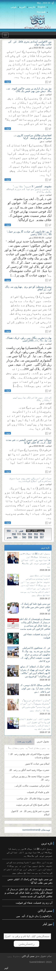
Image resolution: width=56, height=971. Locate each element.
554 (24, 534)
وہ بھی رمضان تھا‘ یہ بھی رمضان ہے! (28, 748)
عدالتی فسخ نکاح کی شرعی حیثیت (32, 805)
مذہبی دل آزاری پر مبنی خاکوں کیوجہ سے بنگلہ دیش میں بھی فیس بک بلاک (29, 90)
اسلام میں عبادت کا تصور (37, 764)
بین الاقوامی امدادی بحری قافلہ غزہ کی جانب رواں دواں (30, 43)
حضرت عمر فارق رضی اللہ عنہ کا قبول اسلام (30, 813)
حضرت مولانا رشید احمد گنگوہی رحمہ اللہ (28, 770)
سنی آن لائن (27, 956)
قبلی (21, 531)
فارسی (31, 7)
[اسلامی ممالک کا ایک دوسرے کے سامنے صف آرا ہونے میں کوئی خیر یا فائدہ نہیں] (13, 689)
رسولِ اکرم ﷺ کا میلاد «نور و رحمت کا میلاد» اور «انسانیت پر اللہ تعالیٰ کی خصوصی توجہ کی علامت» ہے (34, 560)
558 (36, 537)
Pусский (41, 12)
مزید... (7, 82)
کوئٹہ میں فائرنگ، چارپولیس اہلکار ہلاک (32, 398)
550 (9, 531)
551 (42, 534)
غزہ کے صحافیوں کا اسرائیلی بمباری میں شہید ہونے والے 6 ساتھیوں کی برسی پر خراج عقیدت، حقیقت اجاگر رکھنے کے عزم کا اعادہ (35, 654)
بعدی (9, 537)
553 (30, 534)
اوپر (6, 968)
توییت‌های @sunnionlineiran (36, 830)
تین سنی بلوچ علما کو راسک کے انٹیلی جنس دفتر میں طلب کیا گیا (35, 607)
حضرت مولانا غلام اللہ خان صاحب (33, 798)
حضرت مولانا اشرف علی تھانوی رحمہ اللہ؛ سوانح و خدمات (28, 756)
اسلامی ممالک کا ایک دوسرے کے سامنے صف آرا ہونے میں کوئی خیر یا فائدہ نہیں (35, 688)
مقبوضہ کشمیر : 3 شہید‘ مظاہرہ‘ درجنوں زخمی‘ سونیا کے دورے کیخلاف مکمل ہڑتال (29, 189)
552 (36, 534)
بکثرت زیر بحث (24, 741)
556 (14, 534)
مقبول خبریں (43, 741)
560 (24, 537)
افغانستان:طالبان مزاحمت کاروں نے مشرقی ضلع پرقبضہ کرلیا (33, 136)
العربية (22, 7)
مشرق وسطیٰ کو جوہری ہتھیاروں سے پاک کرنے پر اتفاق (28, 288)
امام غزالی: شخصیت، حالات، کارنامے (32, 786)
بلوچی (13, 7)
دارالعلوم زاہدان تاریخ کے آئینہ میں (34, 916)
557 (42, 537)
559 (30, 537)
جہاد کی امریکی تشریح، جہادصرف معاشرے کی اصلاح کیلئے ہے (30, 479)
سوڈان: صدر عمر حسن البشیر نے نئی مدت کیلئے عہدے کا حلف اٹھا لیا (29, 441)
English (41, 7)
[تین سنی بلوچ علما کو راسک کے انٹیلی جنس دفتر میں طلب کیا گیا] (13, 608)
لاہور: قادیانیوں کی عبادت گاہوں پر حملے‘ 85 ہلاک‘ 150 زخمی (29, 233)
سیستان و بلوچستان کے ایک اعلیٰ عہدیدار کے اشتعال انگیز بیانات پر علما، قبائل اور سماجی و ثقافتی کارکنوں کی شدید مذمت (28, 893)
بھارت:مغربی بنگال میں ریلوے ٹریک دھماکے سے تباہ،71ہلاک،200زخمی (29, 339)
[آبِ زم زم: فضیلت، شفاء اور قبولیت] (13, 638)
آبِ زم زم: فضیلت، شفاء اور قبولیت (34, 902)
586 (15, 537)
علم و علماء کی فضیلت (38, 792)
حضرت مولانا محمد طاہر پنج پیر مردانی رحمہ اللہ (30, 778)
